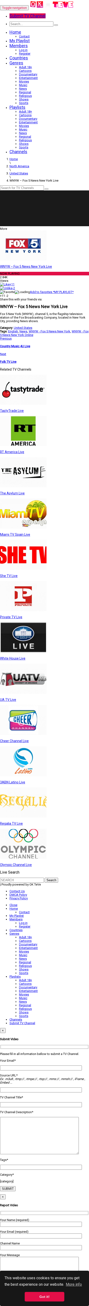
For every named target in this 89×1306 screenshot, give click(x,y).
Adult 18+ (25, 67)
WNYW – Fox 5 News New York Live (26, 266)
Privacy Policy (18, 898)
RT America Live (12, 452)
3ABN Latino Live (12, 782)
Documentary (28, 74)
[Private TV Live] (23, 610)
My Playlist (19, 40)
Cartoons (25, 71)
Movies (24, 81)
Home (15, 32)
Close (13, 905)
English (13, 331)
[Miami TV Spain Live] (23, 527)
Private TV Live (11, 617)
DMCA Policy (18, 895)
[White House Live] (23, 651)
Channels (18, 151)
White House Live (12, 658)
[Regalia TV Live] (23, 816)
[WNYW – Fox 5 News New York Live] (23, 259)
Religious (25, 96)
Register (24, 53)
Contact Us (17, 891)
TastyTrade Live (12, 411)
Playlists (17, 107)
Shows (23, 99)
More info (74, 1284)
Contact (24, 36)
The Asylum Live (12, 493)
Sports (23, 103)
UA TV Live (8, 700)
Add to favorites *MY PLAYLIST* (52, 292)
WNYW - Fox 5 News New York (49, 331)
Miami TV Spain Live (15, 534)
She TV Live (9, 576)
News (23, 88)
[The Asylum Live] (23, 486)
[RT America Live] (23, 445)
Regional (25, 92)
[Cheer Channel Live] (23, 734)
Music (23, 85)
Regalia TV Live (11, 823)
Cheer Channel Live (14, 741)
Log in (23, 50)
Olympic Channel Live (16, 865)
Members (18, 45)
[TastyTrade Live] (23, 403)
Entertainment (28, 78)
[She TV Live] (23, 569)
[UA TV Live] (23, 692)
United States (23, 328)
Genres (16, 62)
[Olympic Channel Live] (23, 858)
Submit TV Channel (22, 1023)
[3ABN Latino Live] (23, 775)
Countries (18, 57)
